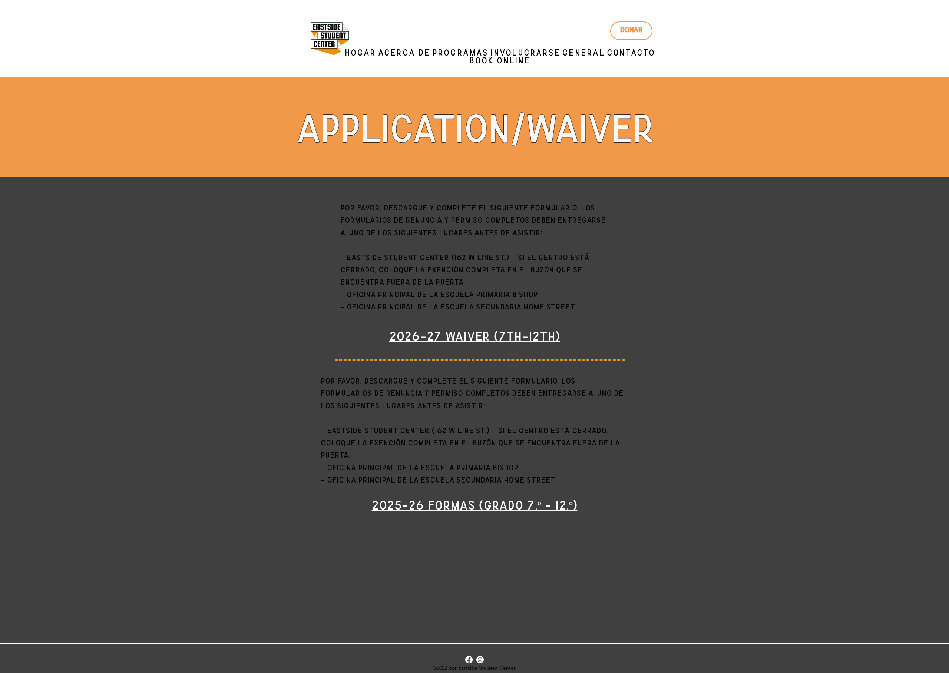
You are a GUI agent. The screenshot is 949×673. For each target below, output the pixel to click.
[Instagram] (480, 659)
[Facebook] (469, 659)
